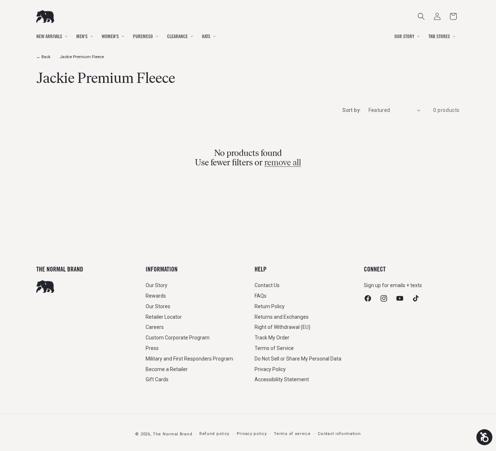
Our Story (156, 285)
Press (152, 348)
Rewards (156, 295)
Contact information (339, 433)
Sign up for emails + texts (393, 285)
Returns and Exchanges (282, 316)
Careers (155, 327)
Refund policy (214, 433)
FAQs (261, 295)
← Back (43, 57)
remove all (282, 162)
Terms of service (292, 433)
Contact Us (267, 285)
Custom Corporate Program (178, 337)
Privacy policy (252, 433)
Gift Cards (157, 379)
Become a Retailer (167, 369)
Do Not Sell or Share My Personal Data (298, 358)
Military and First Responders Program (189, 358)
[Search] (421, 16)
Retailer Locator (164, 316)
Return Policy (270, 306)
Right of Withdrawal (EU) (282, 327)
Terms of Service (274, 348)
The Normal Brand (172, 434)
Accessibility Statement (282, 379)
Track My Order (272, 337)
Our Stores (158, 306)
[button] (453, 16)
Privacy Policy (270, 369)
